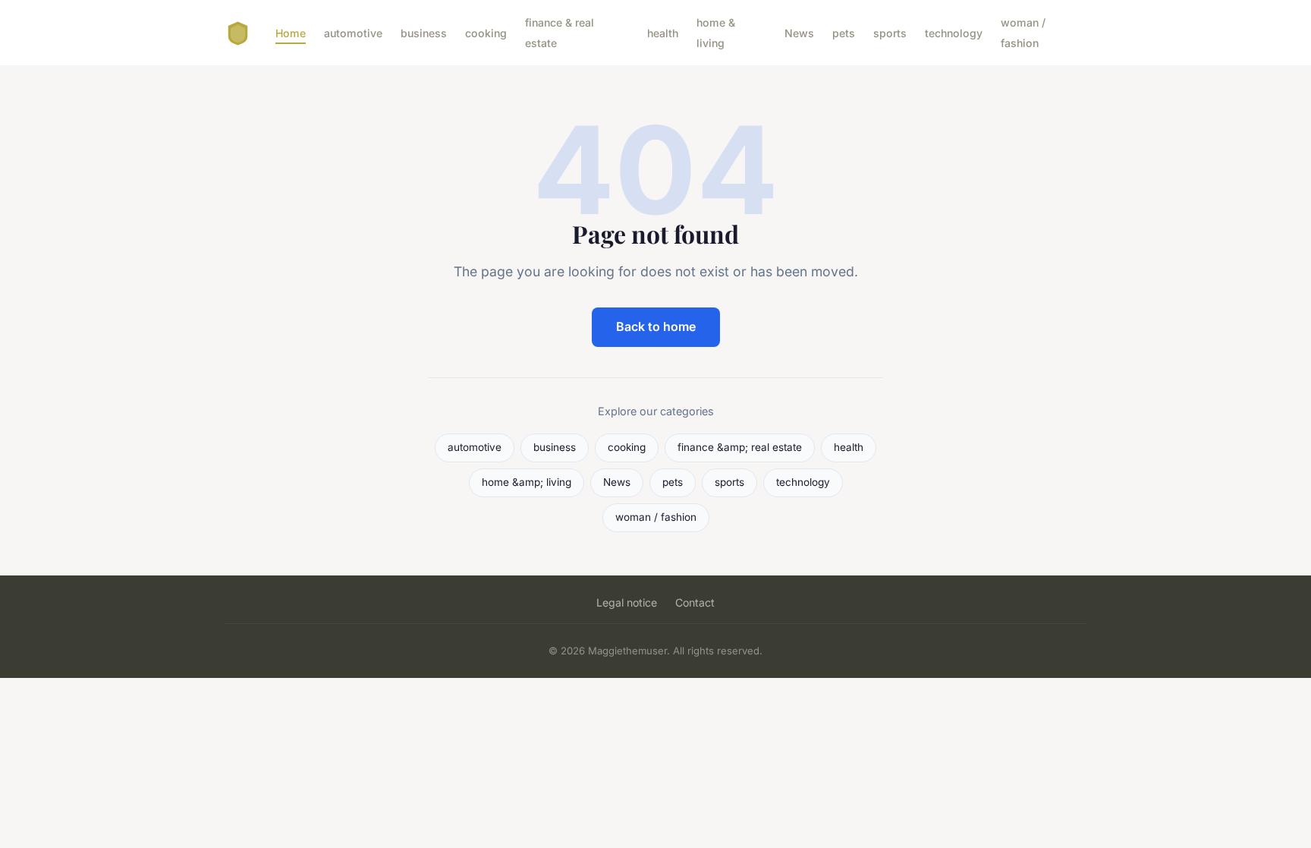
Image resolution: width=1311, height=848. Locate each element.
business (424, 33)
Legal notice (626, 602)
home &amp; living (526, 482)
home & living (715, 32)
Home (290, 33)
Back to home (656, 326)
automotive (353, 33)
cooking (486, 33)
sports (890, 33)
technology (953, 33)
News (799, 33)
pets (843, 33)
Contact (695, 602)
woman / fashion (1023, 32)
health (662, 33)
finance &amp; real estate (740, 447)
